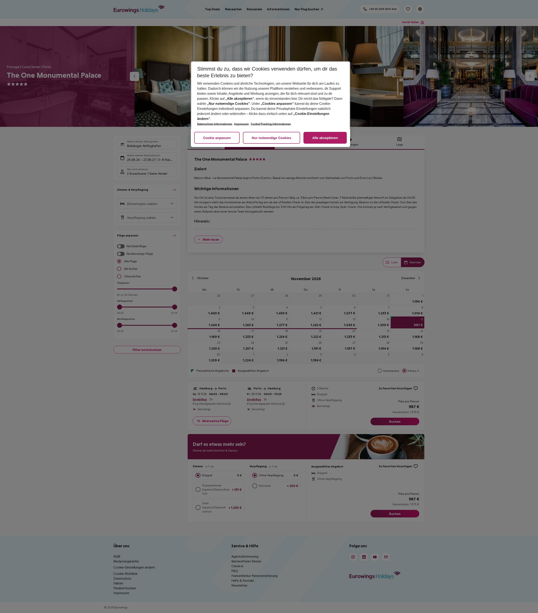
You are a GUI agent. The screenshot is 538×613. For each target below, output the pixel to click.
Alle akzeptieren (325, 138)
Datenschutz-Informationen (214, 124)
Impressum (241, 124)
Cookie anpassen (217, 138)
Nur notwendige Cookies (271, 138)
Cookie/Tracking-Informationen (271, 124)
